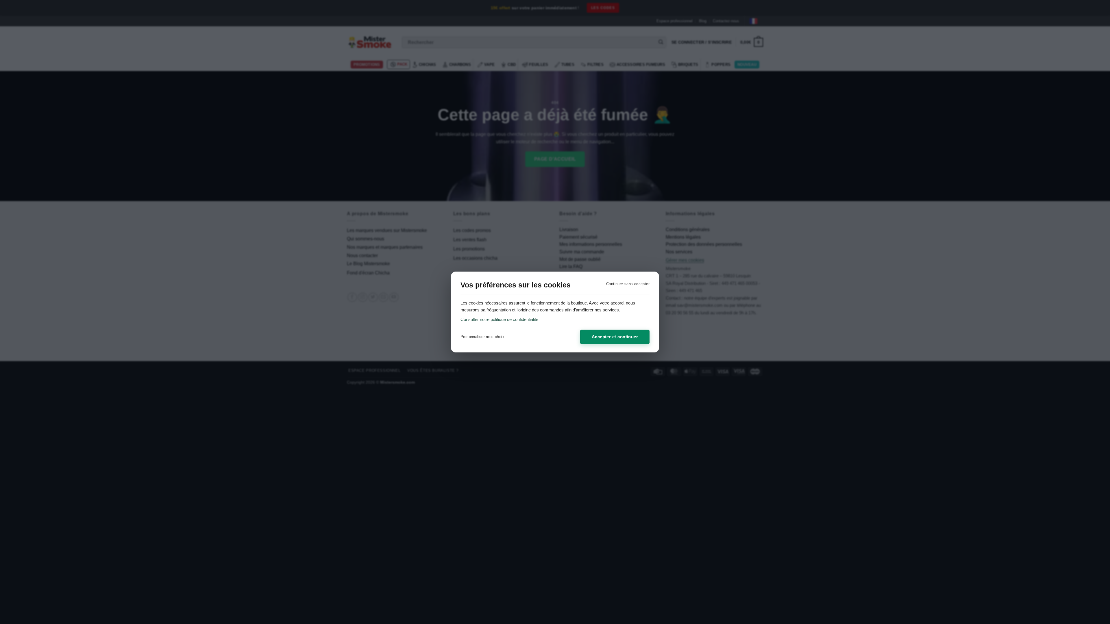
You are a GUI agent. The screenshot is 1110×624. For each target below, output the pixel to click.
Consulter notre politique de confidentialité (499, 319)
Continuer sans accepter (628, 284)
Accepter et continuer (615, 336)
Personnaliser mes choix (482, 337)
